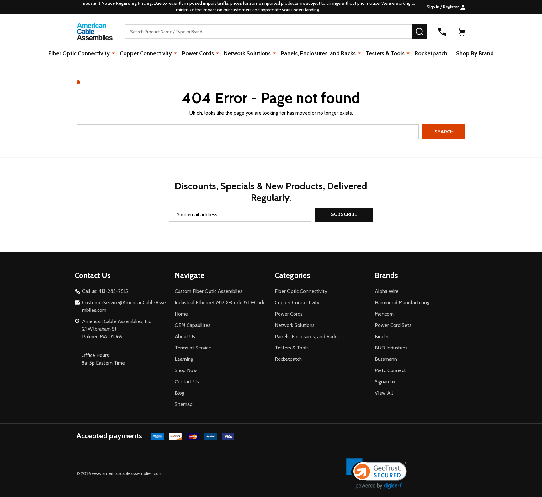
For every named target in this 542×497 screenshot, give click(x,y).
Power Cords (198, 53)
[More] (113, 53)
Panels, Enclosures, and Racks (318, 53)
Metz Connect (390, 370)
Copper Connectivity (146, 53)
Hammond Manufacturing (402, 302)
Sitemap (184, 404)
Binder (382, 336)
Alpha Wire (387, 291)
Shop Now (186, 370)
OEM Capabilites (192, 325)
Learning (184, 359)
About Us (185, 336)
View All (384, 393)
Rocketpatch (431, 53)
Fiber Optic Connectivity (79, 53)
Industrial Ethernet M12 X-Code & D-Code (220, 302)
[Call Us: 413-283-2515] (442, 32)
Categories (292, 275)
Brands (386, 275)
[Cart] (461, 32)
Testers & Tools (385, 53)
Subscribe (344, 214)
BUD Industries (391, 348)
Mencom (384, 314)
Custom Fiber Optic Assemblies (208, 291)
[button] (376, 473)
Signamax (385, 382)
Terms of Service (193, 348)
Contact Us (187, 382)
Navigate (190, 275)
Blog (179, 393)
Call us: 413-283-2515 (105, 291)
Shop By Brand (475, 53)
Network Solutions (247, 53)
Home (181, 314)
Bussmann (386, 359)
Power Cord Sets (393, 325)
